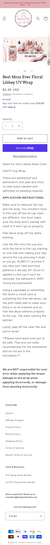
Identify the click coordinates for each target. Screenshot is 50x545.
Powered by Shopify (34, 542)
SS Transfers (20, 542)
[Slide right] (32, 71)
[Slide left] (18, 71)
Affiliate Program (15, 420)
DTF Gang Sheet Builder (19, 475)
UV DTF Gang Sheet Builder (21, 482)
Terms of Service (15, 448)
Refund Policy (13, 434)
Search (9, 413)
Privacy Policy (13, 427)
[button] (4, 18)
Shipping (7, 94)
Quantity (7, 119)
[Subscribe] (40, 516)
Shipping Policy (14, 441)
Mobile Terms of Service (19, 455)
